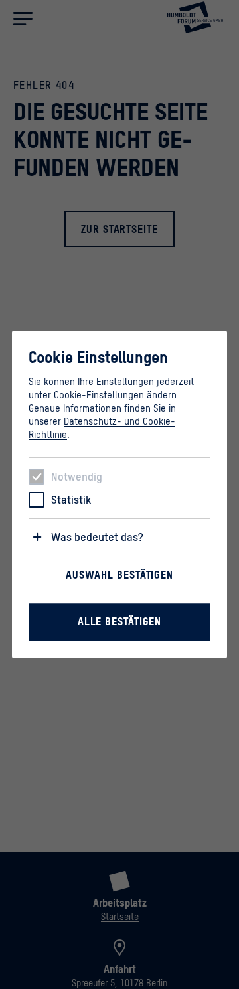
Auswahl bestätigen (119, 575)
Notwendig (76, 476)
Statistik (71, 499)
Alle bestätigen (120, 621)
